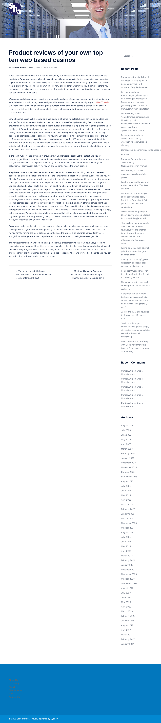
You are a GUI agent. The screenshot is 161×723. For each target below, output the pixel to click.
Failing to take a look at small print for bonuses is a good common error (135, 251)
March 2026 (127, 449)
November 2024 (129, 523)
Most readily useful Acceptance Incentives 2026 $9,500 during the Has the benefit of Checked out (87, 274)
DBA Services (124, 9)
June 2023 (126, 597)
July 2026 (126, 430)
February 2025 (128, 509)
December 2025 (129, 462)
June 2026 (126, 435)
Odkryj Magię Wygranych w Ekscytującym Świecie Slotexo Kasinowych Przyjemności (135, 215)
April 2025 (126, 500)
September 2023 (129, 583)
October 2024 (128, 528)
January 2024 (127, 565)
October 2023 (128, 579)
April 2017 (126, 630)
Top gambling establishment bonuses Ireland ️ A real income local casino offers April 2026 (33, 274)
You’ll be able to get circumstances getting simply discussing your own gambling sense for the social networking (135, 330)
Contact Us (145, 9)
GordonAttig (127, 371)
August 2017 (127, 625)
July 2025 (126, 486)
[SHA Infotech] (15, 8)
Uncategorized (50, 68)
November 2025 (129, 467)
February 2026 (128, 453)
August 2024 (127, 532)
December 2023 (129, 569)
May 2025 (126, 495)
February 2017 (128, 639)
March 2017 (126, 634)
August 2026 (127, 425)
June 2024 (126, 541)
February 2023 (128, 616)
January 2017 (127, 644)
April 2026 (126, 444)
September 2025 (129, 476)
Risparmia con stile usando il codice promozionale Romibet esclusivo (135, 285)
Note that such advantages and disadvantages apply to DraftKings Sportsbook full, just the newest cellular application (134, 200)
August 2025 (127, 481)
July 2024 (126, 537)
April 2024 (126, 551)
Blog (136, 9)
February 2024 (128, 560)
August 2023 (127, 588)
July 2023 (126, 592)
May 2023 (126, 602)
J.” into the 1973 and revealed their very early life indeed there (135, 315)
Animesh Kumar (19, 68)
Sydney (54, 718)
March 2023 (127, 611)
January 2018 (127, 620)
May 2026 (126, 439)
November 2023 (129, 574)
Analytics (112, 9)
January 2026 (127, 458)
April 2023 (126, 606)
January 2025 (127, 514)
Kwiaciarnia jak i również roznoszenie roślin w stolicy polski (134, 174)
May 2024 (126, 546)
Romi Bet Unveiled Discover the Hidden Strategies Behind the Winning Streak (135, 274)
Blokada (125, 154)
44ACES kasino (102, 102)
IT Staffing (100, 9)
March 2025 (127, 504)
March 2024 (127, 555)
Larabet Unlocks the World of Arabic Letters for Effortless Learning (135, 185)
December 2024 (129, 518)
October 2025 (128, 472)
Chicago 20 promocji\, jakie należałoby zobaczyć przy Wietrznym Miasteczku (134, 262)
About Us (88, 9)
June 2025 (126, 490)
